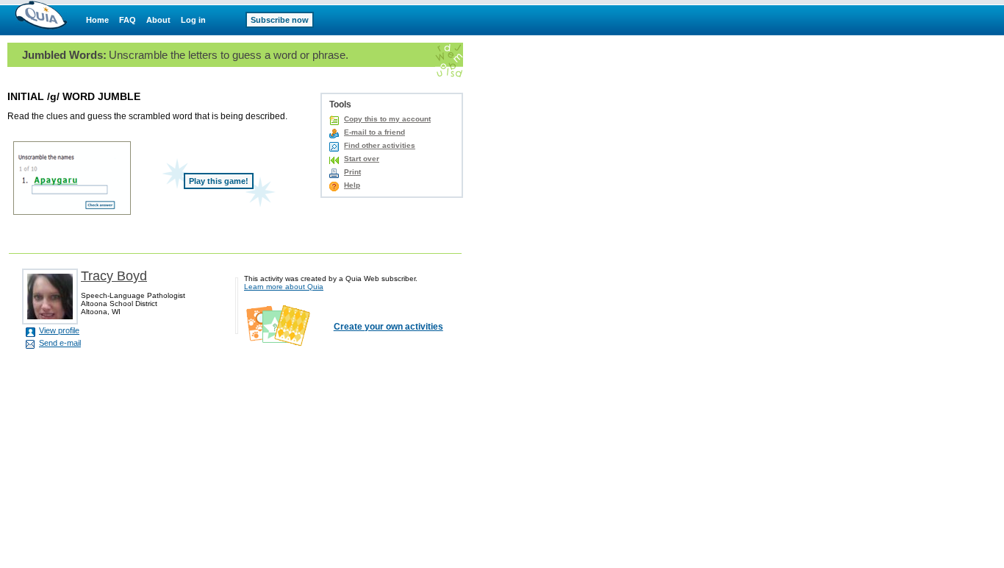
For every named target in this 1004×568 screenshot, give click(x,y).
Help (352, 185)
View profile (59, 330)
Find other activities (379, 145)
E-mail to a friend (374, 132)
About (158, 19)
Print (352, 172)
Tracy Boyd (114, 276)
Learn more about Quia (283, 287)
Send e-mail (60, 342)
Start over (361, 159)
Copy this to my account (387, 119)
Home (97, 19)
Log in (193, 19)
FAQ (127, 19)
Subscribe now (280, 19)
